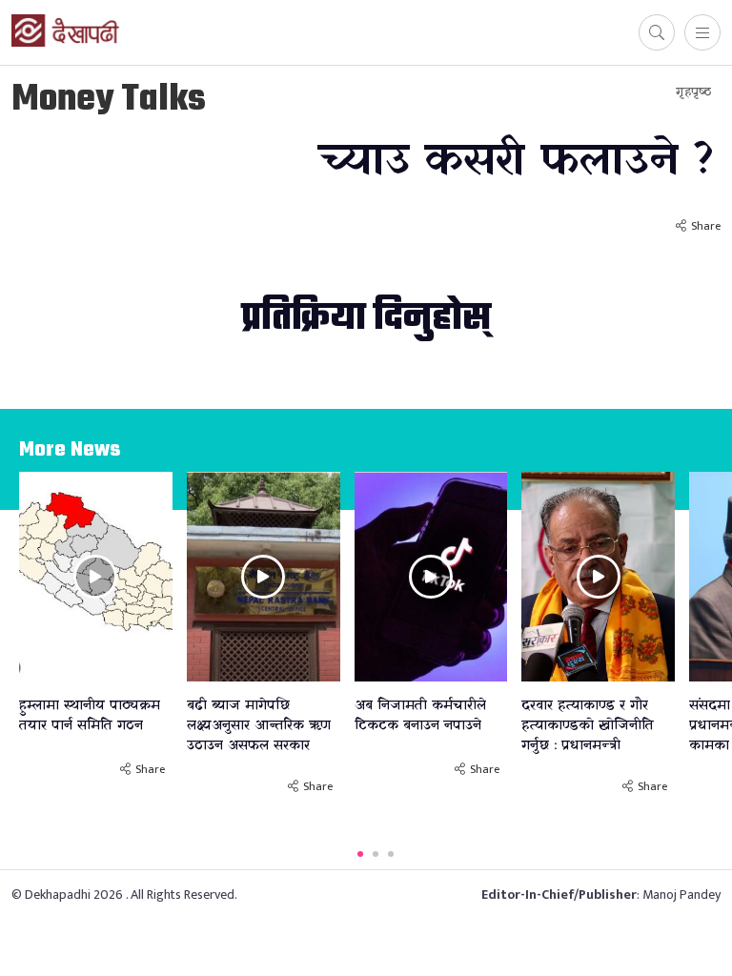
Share (706, 225)
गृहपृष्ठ (693, 92)
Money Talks (108, 100)
